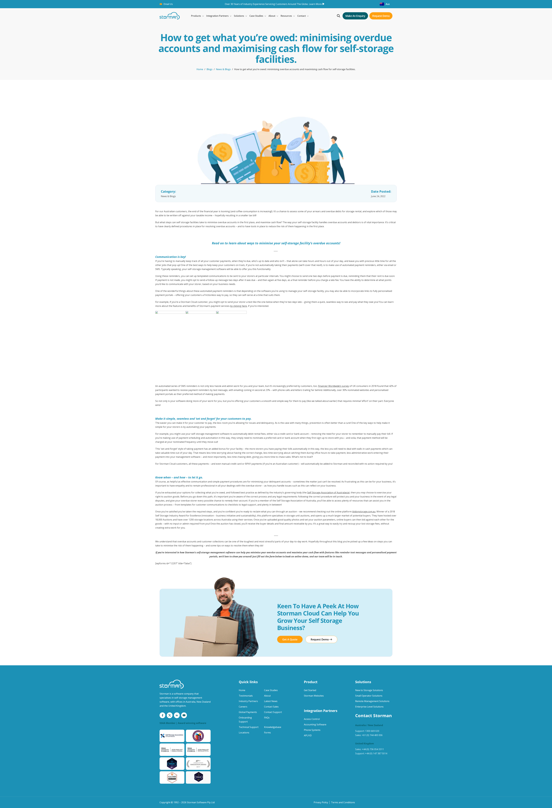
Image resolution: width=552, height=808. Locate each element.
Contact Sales (271, 706)
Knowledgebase (272, 727)
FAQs (267, 717)
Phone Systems (312, 730)
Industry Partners (248, 701)
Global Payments (248, 712)
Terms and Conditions (343, 802)
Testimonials (246, 695)
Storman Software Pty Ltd (201, 802)
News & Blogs (223, 69)
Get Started (310, 690)
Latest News (270, 701)
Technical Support (248, 727)
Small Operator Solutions (368, 695)
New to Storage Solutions (369, 690)
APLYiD (308, 735)
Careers (243, 706)
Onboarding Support (245, 719)
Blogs (209, 69)
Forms (267, 732)
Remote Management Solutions (372, 701)
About (267, 695)
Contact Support (273, 712)
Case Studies (271, 690)
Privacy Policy (321, 802)
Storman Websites (314, 695)
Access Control (312, 719)
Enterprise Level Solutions (369, 706)
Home (200, 69)
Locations (244, 732)
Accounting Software (315, 724)
